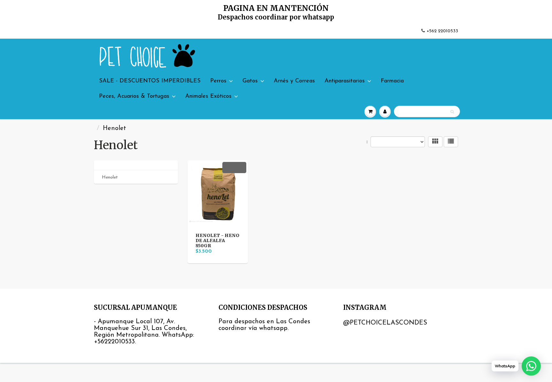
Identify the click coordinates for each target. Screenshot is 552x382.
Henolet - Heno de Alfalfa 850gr (217, 240)
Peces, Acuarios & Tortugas (134, 96)
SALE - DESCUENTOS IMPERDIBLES (150, 81)
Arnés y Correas (294, 81)
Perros (218, 81)
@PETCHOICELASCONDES (385, 323)
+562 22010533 (442, 31)
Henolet (110, 177)
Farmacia (392, 81)
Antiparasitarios (345, 81)
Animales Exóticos (208, 96)
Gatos (250, 81)
